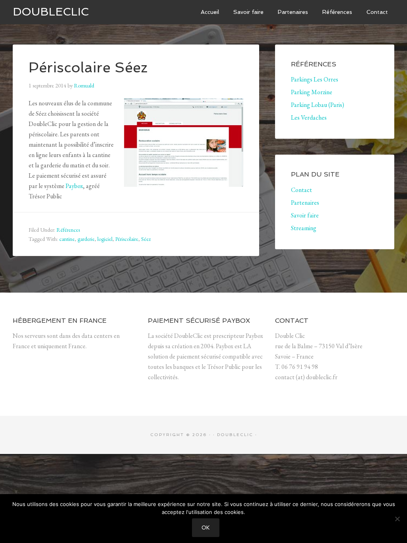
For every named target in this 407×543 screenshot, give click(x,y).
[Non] (397, 519)
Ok (206, 528)
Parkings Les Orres (314, 79)
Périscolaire (126, 238)
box (78, 186)
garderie (86, 238)
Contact (301, 190)
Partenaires (305, 202)
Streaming (303, 228)
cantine (67, 238)
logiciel (104, 238)
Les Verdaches (309, 117)
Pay (70, 186)
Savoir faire (305, 215)
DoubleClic (51, 11)
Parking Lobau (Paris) (317, 105)
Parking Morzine (311, 92)
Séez (146, 238)
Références (68, 229)
